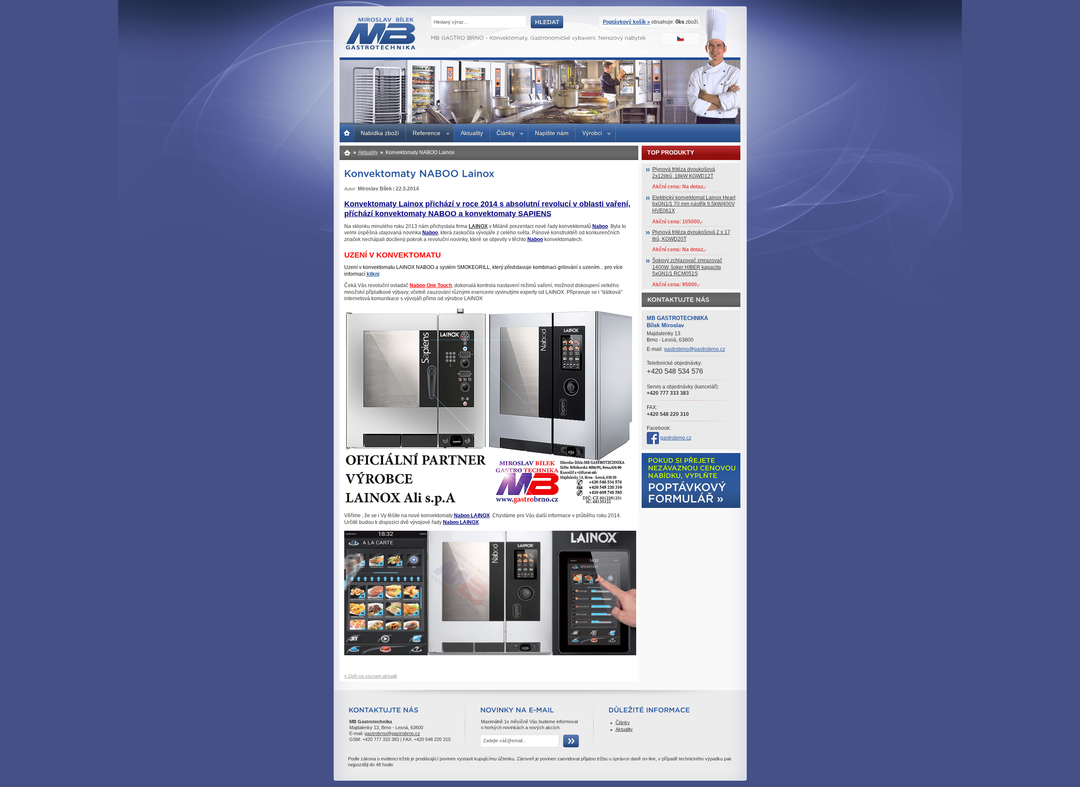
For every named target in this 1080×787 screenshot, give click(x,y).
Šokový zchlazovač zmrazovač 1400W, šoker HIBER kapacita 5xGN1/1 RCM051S (687, 267)
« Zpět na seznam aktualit (370, 675)
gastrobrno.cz (675, 438)
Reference (423, 134)
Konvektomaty (347, 152)
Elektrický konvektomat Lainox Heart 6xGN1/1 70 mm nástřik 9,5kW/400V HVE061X (693, 204)
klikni (373, 274)
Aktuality (472, 133)
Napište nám (552, 133)
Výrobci (588, 134)
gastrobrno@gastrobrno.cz (694, 349)
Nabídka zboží (380, 133)
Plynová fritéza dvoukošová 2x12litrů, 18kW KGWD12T (683, 172)
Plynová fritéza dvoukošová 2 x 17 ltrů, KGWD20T (691, 235)
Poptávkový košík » (626, 22)
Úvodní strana (347, 132)
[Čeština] (681, 40)
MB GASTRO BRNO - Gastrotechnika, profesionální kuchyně (381, 47)
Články (502, 134)
